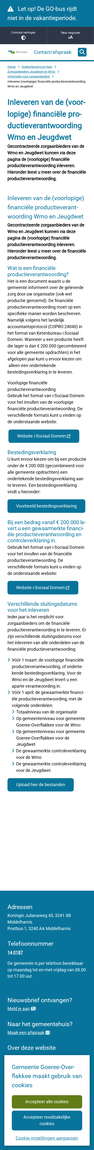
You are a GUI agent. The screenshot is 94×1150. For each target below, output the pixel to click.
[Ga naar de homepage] (17, 52)
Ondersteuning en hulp (36, 67)
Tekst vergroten (70, 33)
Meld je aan (18, 1008)
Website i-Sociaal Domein (41, 435)
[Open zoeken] (82, 52)
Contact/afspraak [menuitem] (52, 52)
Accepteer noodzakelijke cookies (46, 1120)
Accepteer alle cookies (46, 1101)
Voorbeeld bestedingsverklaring (46, 505)
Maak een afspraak (25, 1032)
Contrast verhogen (23, 32)
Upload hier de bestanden (40, 784)
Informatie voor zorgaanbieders (28, 76)
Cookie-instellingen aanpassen (47, 1138)
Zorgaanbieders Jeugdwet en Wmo (31, 71)
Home (11, 67)
